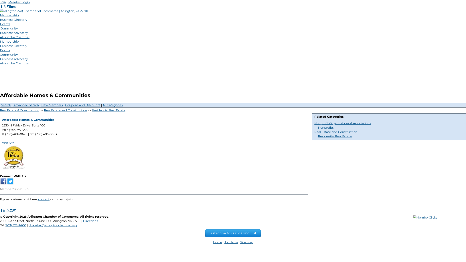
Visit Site (8, 143)
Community (9, 28)
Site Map (246, 242)
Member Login (19, 2)
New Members (52, 105)
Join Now (231, 242)
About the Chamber (14, 37)
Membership (9, 15)
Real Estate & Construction (19, 110)
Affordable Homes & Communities (28, 120)
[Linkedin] (11, 6)
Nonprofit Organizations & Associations (342, 123)
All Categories (113, 105)
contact (44, 199)
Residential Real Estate (335, 136)
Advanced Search (26, 105)
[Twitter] (4, 6)
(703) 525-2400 (15, 225)
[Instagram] (8, 6)
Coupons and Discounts (82, 105)
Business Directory (13, 19)
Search (6, 105)
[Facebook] (1, 6)
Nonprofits (326, 127)
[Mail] (14, 6)
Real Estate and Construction (335, 132)
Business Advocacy (14, 33)
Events (5, 24)
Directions (90, 221)
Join (3, 2)
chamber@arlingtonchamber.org (53, 225)
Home (217, 242)
